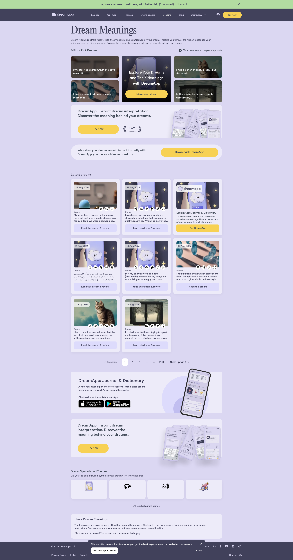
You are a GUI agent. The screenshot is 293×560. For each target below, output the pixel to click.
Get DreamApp (198, 228)
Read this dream (198, 286)
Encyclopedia (148, 15)
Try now (232, 15)
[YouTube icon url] (226, 546)
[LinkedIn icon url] (214, 546)
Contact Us (235, 555)
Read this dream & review (95, 228)
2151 (161, 362)
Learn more (185, 544)
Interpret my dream (146, 94)
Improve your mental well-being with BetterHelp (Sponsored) (137, 4)
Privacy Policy (58, 555)
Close (199, 550)
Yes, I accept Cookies (104, 550)
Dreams (167, 15)
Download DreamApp (189, 152)
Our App (111, 15)
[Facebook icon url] (220, 546)
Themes (128, 15)
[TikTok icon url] (239, 546)
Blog (181, 15)
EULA (73, 555)
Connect (182, 4)
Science (95, 15)
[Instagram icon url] (233, 546)
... (154, 362)
